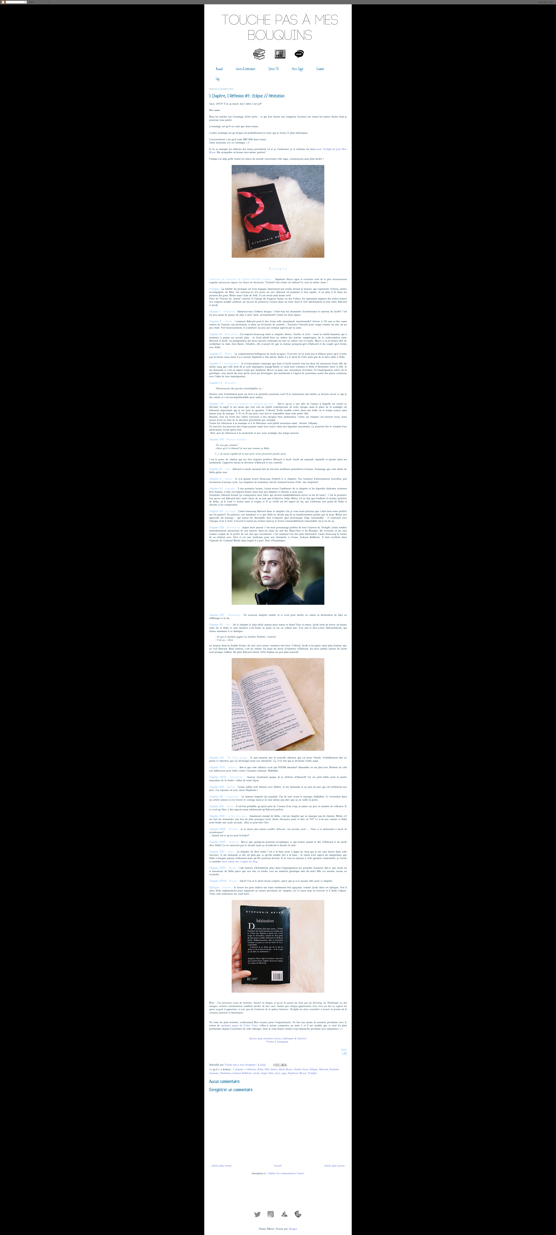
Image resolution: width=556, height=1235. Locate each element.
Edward (323, 1069)
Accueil (219, 69)
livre (277, 1073)
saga (283, 1073)
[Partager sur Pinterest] (285, 1064)
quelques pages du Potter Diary (239, 1025)
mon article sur (239, 861)
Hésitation (225, 1073)
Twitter (270, 1041)
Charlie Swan (300, 1069)
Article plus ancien (334, 1165)
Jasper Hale (267, 1073)
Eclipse (314, 1069)
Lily (217, 79)
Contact (320, 69)
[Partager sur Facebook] (282, 1064)
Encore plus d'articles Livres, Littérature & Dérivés (277, 1038)
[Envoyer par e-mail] (274, 1064)
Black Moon (285, 1069)
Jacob (256, 1073)
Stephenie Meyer (297, 1073)
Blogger (293, 1228)
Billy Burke (271, 1069)
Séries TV (273, 69)
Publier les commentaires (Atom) (286, 1173)
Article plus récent (221, 1165)
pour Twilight (324, 149)
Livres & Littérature (245, 69)
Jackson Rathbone (242, 1073)
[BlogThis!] (277, 1064)
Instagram (282, 1041)
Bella (260, 1069)
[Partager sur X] (280, 1064)
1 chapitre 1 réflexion (244, 1069)
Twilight (312, 1073)
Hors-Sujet (297, 69)
